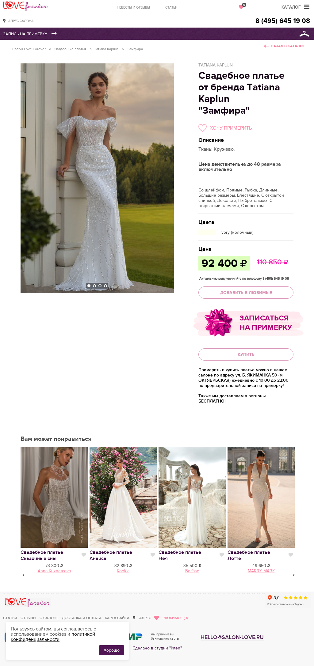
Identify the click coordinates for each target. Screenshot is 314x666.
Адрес (145, 618)
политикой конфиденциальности (53, 636)
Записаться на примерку (265, 323)
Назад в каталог (288, 46)
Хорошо (112, 650)
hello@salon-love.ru (232, 637)
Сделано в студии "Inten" (157, 648)
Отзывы (28, 618)
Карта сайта (117, 618)
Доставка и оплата (81, 618)
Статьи (171, 7)
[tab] (88, 285)
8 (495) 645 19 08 (282, 21)
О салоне (49, 618)
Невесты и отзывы (133, 7)
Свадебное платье (42, 555)
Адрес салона (20, 21)
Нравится (84, 555)
